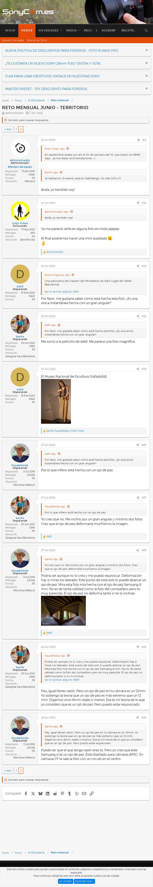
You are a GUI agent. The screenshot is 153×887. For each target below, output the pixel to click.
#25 (144, 368)
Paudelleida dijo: (55, 506)
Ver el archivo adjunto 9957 (62, 679)
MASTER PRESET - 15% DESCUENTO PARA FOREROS (46, 89)
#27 (144, 497)
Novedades (48, 30)
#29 (144, 646)
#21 (144, 139)
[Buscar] (146, 30)
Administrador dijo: (57, 211)
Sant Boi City (27, 239)
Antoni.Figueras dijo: (57, 274)
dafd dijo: (50, 325)
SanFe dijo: (51, 172)
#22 (144, 202)
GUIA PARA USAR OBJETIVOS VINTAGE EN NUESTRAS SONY (52, 76)
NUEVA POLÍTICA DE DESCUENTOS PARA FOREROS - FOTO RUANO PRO (61, 50)
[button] (61, 30)
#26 (144, 444)
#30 (143, 717)
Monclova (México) (24, 484)
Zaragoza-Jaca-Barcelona (20, 356)
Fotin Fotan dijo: (55, 148)
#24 (144, 316)
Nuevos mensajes (13, 40)
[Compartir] (138, 140)
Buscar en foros (37, 40)
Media (71, 30)
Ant (9, 129)
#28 (144, 550)
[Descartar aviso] (146, 50)
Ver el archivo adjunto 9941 (62, 291)
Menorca (30, 181)
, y (65, 430)
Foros (26, 30)
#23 (144, 266)
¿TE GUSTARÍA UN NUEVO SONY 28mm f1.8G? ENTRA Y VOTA (52, 63)
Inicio (10, 30)
